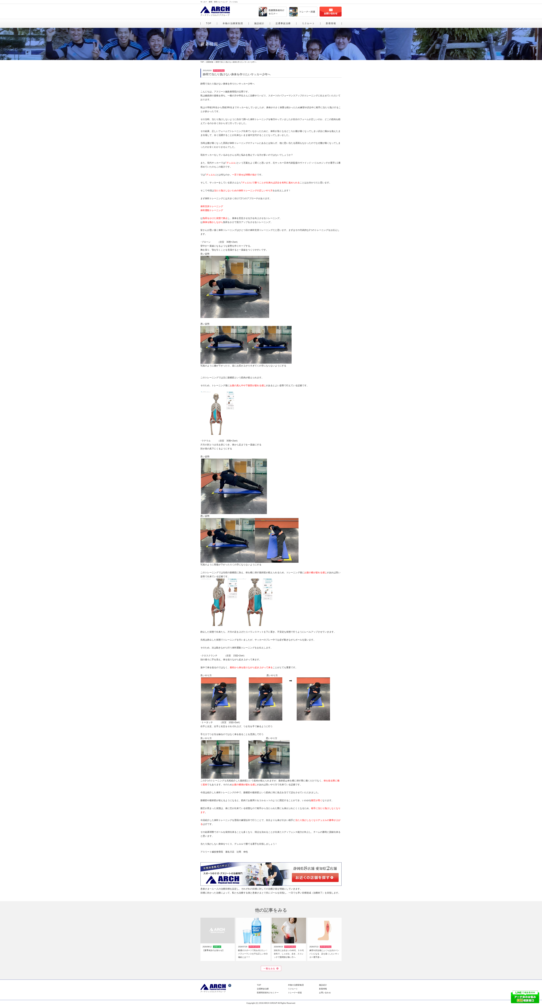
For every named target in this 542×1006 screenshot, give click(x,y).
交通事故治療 (283, 23)
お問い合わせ (325, 993)
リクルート (308, 23)
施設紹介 (259, 23)
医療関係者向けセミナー (268, 993)
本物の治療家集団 (233, 23)
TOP (208, 23)
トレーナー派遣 (295, 993)
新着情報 (331, 23)
